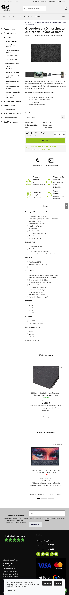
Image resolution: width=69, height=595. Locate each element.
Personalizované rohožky (10, 46)
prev (26, 392)
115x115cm (50, 494)
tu (25, 586)
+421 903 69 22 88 (47, 545)
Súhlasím (58, 583)
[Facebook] (38, 554)
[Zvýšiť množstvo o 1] (64, 134)
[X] (43, 554)
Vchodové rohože (11, 41)
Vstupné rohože (10, 117)
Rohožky (7, 37)
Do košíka (45, 141)
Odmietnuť (47, 583)
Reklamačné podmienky (10, 577)
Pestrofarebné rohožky (13, 92)
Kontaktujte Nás (8, 563)
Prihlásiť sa (35, 525)
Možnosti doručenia (9, 569)
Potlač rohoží (9, 29)
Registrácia (61, 1)
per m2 (50, 417)
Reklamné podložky (12, 113)
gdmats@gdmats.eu (52, 165)
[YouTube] (56, 554)
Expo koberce (9, 105)
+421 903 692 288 (37, 165)
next (64, 392)
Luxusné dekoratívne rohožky (12, 82)
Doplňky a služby (11, 122)
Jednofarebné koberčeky (10, 68)
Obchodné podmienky (10, 571)
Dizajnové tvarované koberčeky (12, 87)
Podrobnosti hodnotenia (54, 36)
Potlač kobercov (11, 33)
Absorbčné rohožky (11, 59)
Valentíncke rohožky (12, 72)
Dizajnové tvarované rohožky (12, 77)
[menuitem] (8, 17)
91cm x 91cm (42, 417)
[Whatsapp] (52, 554)
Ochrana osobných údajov (11, 574)
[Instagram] (47, 554)
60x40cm (33, 494)
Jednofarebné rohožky (12, 63)
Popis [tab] (46, 206)
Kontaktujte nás (7, 2)
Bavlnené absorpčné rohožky (12, 51)
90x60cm (41, 494)
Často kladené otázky (10, 566)
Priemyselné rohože (12, 101)
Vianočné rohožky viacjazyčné (11, 97)
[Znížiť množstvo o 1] (55, 134)
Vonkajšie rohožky (11, 56)
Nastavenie (12, 591)
